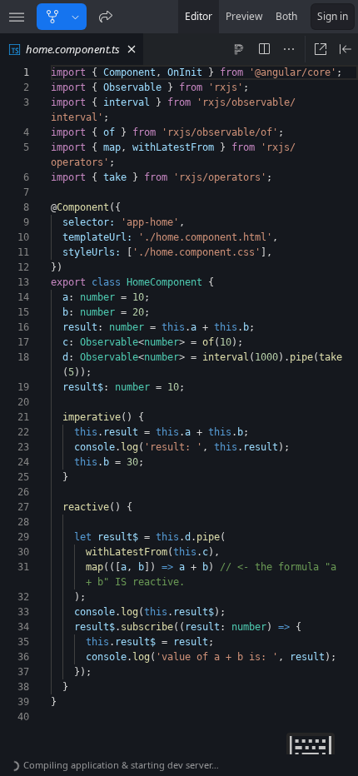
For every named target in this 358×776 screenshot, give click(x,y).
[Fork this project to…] (75, 16)
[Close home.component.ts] (131, 49)
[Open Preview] (345, 49)
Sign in (332, 16)
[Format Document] (238, 49)
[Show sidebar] (16, 16)
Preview (244, 16)
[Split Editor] (263, 49)
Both (286, 16)
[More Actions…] (288, 49)
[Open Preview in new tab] (320, 49)
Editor (198, 16)
